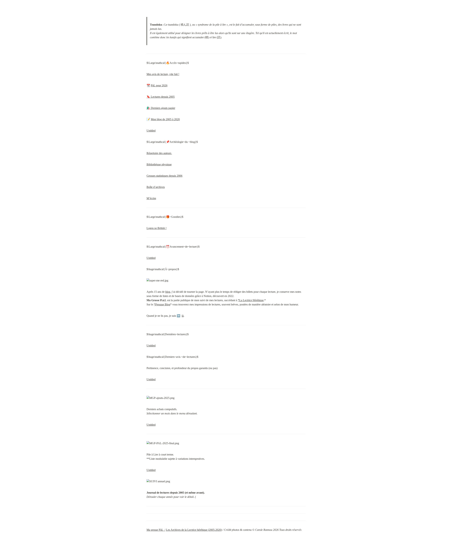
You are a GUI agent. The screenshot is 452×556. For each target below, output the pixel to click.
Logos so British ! (156, 228)
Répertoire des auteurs (159, 153)
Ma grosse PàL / (156, 529)
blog (167, 291)
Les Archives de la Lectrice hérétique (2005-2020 (193, 529)
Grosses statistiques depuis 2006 (164, 175)
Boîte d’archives (156, 187)
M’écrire (151, 198)
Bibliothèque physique (159, 164)
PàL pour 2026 (159, 85)
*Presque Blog (162, 304)
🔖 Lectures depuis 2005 (161, 96)
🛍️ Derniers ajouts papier (161, 108)
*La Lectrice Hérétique (251, 300)
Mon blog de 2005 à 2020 (165, 119)
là (183, 315)
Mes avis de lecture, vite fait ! (163, 74)
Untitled (151, 130)
